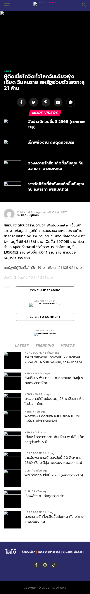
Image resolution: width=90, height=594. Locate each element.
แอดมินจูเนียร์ (30, 215)
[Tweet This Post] (33, 102)
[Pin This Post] (45, 102)
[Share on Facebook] (21, 102)
